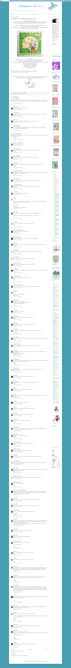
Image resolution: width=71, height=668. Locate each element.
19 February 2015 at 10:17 (17, 181)
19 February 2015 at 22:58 (17, 445)
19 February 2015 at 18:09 (17, 346)
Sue (14, 388)
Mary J (14, 535)
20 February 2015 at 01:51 (17, 472)
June (55, 187)
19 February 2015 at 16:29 (17, 319)
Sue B (14, 350)
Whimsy (54, 396)
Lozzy (14, 624)
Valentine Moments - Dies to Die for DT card (57, 229)
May (55, 189)
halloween (54, 336)
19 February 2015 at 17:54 (17, 340)
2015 (54, 177)
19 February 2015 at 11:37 (17, 239)
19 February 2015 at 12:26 (17, 253)
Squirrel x (15, 112)
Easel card (55, 325)
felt (53, 330)
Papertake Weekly (56, 360)
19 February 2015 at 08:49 (17, 130)
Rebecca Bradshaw (16, 133)
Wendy (14, 434)
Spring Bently (36, 26)
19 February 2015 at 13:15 (17, 265)
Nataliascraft (15, 449)
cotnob (14, 162)
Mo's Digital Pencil (56, 353)
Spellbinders (55, 382)
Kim (14, 551)
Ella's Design (15, 98)
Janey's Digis (55, 338)
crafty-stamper (16, 148)
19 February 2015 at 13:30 (17, 272)
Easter (54, 326)
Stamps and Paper (16, 482)
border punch (55, 295)
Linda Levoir (15, 461)
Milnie (14, 630)
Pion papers (55, 366)
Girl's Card (55, 335)
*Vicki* (14, 504)
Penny (14, 468)
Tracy (14, 605)
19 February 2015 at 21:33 (17, 430)
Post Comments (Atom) (20, 651)
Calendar (57, 447)
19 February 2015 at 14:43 (17, 306)
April (55, 190)
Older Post (47, 649)
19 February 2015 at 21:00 (17, 409)
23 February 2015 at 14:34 (17, 592)
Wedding (54, 394)
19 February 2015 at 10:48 (17, 226)
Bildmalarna (55, 291)
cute (54, 312)
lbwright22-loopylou (16, 476)
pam (14, 407)
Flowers (54, 331)
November (56, 180)
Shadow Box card (56, 375)
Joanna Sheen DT (56, 340)
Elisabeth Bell (55, 327)
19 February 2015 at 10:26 (17, 188)
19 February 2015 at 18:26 (17, 355)
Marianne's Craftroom (17, 142)
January (55, 237)
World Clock (56, 456)
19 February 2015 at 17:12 (17, 325)
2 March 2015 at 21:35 (17, 645)
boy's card (55, 296)
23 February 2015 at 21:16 (17, 609)
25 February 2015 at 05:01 (17, 621)
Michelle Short (15, 344)
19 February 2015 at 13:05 (17, 259)
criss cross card (55, 309)
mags (14, 419)
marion (14, 310)
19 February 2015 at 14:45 (17, 312)
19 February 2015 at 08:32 (17, 109)
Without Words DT (56, 402)
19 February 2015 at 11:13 (17, 233)
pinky (14, 529)
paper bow (55, 358)
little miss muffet (56, 347)
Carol (14, 375)
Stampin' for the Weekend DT (56, 385)
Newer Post (13, 649)
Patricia (14, 300)
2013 (54, 240)
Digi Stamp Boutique (55, 320)
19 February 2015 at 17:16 (17, 333)
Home (11, 14)
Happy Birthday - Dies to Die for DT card (57, 198)
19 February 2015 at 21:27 (17, 423)
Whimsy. (54, 397)
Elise (14, 612)
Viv (13, 394)
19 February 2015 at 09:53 (17, 159)
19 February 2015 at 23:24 (17, 451)
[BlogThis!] (22, 92)
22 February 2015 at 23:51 (17, 582)
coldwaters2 (15, 359)
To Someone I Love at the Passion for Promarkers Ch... (56, 224)
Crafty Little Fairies (56, 307)
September (56, 183)
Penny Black (55, 364)
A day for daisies (56, 285)
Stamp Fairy (55, 383)
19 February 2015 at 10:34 (17, 218)
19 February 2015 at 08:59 (17, 145)
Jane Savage (15, 178)
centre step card (56, 300)
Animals (54, 289)
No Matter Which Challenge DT (56, 357)
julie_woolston (15, 155)
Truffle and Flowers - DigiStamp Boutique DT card (56, 220)
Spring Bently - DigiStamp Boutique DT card (56, 215)
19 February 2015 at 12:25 (17, 246)
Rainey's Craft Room (17, 170)
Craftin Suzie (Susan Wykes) (18, 490)
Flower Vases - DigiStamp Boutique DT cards (56, 206)
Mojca (14, 323)
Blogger (45, 661)
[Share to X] (23, 92)
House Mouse (55, 337)
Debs (14, 381)
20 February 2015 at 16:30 (17, 506)
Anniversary (55, 290)
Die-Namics (55, 316)
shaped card (55, 377)
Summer (54, 390)
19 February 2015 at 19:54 (17, 403)
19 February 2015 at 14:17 (17, 281)
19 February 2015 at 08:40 (17, 116)
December (56, 178)
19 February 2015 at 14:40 (17, 296)
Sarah (14, 119)
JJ (13, 197)
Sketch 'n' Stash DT (56, 378)
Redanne (14, 427)
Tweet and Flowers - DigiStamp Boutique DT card (56, 233)
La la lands (55, 342)
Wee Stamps (55, 395)
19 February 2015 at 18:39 (17, 364)
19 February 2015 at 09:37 (17, 152)
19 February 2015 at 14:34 (17, 287)
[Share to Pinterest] (25, 92)
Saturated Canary (56, 373)
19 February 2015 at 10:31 (17, 208)
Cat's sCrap (15, 510)
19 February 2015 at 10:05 (17, 175)
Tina (14, 642)
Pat (14, 558)
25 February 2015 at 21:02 (17, 627)
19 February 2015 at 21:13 (17, 415)
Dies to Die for (55, 318)
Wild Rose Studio (56, 399)
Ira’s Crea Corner (16, 370)
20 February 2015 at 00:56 (18, 464)
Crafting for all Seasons (15, 72)
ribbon (54, 372)
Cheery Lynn (55, 302)
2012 (54, 241)
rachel (14, 337)
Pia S (14, 519)
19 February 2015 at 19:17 (17, 377)
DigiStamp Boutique (34, 25)
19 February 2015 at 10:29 (17, 194)
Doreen (14, 191)
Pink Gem (54, 365)
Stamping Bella (55, 386)
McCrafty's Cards (16, 442)
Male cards (55, 349)
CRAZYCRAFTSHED (16, 184)
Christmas (54, 303)
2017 (54, 174)
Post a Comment (15, 647)
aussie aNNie (15, 125)
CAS (54, 299)
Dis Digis (54, 324)
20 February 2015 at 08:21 (17, 500)
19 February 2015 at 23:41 (17, 457)
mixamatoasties (16, 541)
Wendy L (14, 106)
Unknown (15, 368)
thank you (55, 391)
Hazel (14, 413)
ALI (14, 401)
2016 (54, 176)
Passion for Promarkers (55, 363)
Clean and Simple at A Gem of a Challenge (57, 195)
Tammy (14, 455)
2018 (54, 173)
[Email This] (21, 92)
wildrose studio (55, 401)
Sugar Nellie (55, 389)
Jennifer (14, 575)
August (55, 184)
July (55, 186)
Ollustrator (37, 661)
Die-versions (55, 317)
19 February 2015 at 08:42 (17, 122)
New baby (55, 355)
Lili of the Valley (55, 345)
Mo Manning (55, 352)
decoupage (55, 313)
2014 (54, 238)
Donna (14, 566)
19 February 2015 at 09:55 (17, 167)
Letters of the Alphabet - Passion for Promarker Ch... (56, 211)
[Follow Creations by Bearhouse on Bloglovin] (56, 56)
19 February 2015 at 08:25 (17, 103)
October (55, 181)
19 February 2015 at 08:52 (17, 139)
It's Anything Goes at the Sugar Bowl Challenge (56, 202)
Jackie (14, 498)
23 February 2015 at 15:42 (17, 602)
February (55, 193)
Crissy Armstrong (56, 310)
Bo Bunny (54, 294)
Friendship (55, 332)
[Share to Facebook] (24, 92)
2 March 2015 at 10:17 (17, 639)
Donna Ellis (15, 585)
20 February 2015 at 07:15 (17, 478)
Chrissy (14, 329)
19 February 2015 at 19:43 (17, 397)
